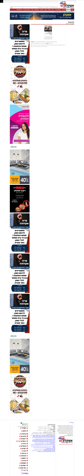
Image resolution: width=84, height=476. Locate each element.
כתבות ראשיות (35, 432)
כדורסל (50, 431)
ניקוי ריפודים (49, 449)
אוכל (54, 425)
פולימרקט (40, 443)
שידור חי (64, 9)
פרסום (53, 451)
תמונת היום (45, 428)
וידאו (53, 9)
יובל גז (50, 447)
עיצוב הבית (47, 437)
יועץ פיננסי (53, 444)
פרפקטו (40, 444)
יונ (40, 43)
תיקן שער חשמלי (52, 450)
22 (31, 46)
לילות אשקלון (50, 430)
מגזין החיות (44, 436)
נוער (51, 433)
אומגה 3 (36, 447)
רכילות (54, 430)
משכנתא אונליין (35, 444)
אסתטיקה (34, 446)
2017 (35, 41)
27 (39, 46)
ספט (45, 43)
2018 (37, 41)
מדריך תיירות (40, 435)
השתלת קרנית (41, 442)
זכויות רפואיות (46, 446)
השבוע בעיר (57, 9)
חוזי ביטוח (43, 443)
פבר (33, 43)
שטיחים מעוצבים (46, 447)
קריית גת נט (36, 450)
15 (54, 45)
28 (41, 46)
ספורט (49, 9)
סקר (45, 9)
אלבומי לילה (50, 428)
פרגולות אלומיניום (48, 451)
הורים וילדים (53, 441)
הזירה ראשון (38, 449)
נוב (49, 43)
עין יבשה (53, 443)
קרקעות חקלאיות (46, 450)
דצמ (51, 43)
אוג (43, 43)
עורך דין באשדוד (40, 450)
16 (55, 45)
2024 (51, 41)
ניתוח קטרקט (41, 437)
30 (44, 46)
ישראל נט (53, 447)
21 (64, 45)
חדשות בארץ (45, 432)
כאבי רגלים (36, 443)
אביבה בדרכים (26, 9)
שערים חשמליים (52, 437)
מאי (38, 43)
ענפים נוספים (46, 431)
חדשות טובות (49, 441)
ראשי (72, 9)
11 (47, 45)
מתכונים (34, 439)
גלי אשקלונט (19, 9)
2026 (56, 41)
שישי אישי (44, 433)
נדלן (51, 425)
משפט (66, 11)
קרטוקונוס (37, 437)
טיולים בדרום (47, 439)
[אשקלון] (66, 8)
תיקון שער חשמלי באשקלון (50, 442)
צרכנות (48, 425)
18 (59, 45)
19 (60, 45)
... (51, 35)
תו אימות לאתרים (39, 436)
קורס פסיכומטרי (38, 439)
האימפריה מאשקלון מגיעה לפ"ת (48, 33)
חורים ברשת (48, 436)
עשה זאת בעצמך (46, 435)
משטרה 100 (71, 11)
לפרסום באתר (40, 7)
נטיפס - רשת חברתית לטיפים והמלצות (66, 444)
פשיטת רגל (45, 440)
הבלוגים (40, 432)
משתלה (45, 449)
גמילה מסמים (49, 444)
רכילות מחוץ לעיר (40, 430)
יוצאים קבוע (41, 440)
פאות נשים (48, 448)
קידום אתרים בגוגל (52, 435)
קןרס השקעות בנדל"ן (35, 440)
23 (33, 46)
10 (46, 45)
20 (62, 45)
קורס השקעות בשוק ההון (42, 441)
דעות (54, 432)
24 (34, 46)
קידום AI (34, 436)
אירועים (40, 428)
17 (57, 45)
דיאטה (54, 440)
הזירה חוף (41, 449)
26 (38, 46)
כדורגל (54, 431)
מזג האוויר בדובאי (49, 443)
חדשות (68, 9)
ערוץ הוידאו (50, 432)
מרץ (35, 43)
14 (52, 45)
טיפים (45, 437)
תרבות (41, 9)
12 (49, 45)
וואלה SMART (39, 446)
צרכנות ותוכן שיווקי (51, 424)
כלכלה (62, 11)
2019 (40, 41)
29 (43, 46)
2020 (42, 41)
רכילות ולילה (52, 429)
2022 (47, 41)
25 (36, 46)
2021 (44, 41)
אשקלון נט (72, 23)
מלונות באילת (52, 436)
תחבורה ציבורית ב (50, 434)
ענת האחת (36, 9)
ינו (31, 43)
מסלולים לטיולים (52, 439)
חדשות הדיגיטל (35, 435)
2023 (49, 41)
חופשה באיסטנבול (52, 446)
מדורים (54, 433)
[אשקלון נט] (71, 422)
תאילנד (45, 442)
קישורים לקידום (43, 444)
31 (46, 46)
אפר (37, 43)
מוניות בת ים (53, 449)
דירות (51, 442)
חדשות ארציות (57, 11)
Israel (43, 446)
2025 (54, 41)
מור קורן (48, 440)
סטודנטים (51, 448)
